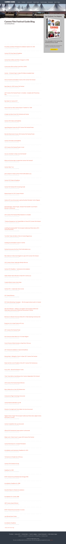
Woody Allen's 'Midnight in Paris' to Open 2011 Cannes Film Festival (21, 356)
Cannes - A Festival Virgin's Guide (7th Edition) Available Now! (19, 73)
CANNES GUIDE (10, 2)
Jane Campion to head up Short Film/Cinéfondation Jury (18, 173)
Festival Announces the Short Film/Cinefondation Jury (17, 249)
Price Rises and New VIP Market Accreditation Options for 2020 (20, 46)
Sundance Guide (45, 535)
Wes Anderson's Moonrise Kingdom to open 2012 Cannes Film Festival (22, 256)
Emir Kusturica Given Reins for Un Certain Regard (16, 336)
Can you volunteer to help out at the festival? (15, 154)
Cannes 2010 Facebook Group (12, 463)
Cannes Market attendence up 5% (13, 402)
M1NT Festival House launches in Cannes (15, 509)
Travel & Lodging (43, 2)
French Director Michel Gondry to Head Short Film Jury (18, 343)
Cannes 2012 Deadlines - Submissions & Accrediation (17, 269)
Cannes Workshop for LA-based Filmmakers (15, 443)
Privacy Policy (37, 535)
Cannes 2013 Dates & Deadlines (12, 180)
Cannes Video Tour (9, 167)
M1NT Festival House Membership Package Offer (16, 476)
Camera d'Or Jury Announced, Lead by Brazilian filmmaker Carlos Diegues (22, 200)
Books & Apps (57, 2)
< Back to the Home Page (9, 527)
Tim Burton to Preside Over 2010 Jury (14, 457)
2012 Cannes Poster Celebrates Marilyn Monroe (16, 262)
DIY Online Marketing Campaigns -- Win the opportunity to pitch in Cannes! (23, 302)
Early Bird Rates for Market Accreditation (14, 490)
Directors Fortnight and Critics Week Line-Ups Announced (19, 409)
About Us (20, 535)
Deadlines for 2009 (9, 470)
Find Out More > (54, 49)
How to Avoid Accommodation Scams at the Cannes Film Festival (20, 79)
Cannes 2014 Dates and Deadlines (13, 140)
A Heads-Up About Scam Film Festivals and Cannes (17, 114)
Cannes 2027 (29, 2)
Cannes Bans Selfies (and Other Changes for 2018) (17, 60)
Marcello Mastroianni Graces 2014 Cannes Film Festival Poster (20, 134)
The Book (23, 2)
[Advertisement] (23, 35)
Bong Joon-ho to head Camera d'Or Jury (14, 323)
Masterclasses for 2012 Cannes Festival (14, 193)
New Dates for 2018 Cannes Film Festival (14, 86)
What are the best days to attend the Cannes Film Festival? (19, 160)
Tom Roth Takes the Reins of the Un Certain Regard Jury (18, 236)
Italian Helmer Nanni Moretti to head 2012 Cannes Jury (18, 275)
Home (19, 2)
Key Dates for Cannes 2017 (11, 101)
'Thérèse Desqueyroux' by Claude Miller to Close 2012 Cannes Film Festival (23, 221)
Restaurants (50, 2)
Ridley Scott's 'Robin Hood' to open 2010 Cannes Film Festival (19, 437)
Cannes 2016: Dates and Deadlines (13, 121)
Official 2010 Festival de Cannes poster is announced (17, 430)
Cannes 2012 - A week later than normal (14, 289)
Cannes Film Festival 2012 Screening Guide (15, 187)
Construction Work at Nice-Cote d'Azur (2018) (16, 66)
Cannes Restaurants (42, 534)
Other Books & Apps (52, 534)
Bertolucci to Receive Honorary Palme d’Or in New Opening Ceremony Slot (22, 316)
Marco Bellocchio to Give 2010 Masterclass (15, 389)
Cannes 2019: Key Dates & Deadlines (13, 53)
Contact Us (25, 535)
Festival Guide (36, 2)
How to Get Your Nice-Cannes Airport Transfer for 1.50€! (18, 107)
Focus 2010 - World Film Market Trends (14, 369)
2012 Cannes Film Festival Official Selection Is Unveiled (18, 214)
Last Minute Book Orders (11, 516)
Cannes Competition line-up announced (14, 424)
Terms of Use (31, 535)
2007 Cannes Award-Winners (11, 503)
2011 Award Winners (9, 295)
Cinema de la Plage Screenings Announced (15, 396)
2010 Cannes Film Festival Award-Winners (15, 383)
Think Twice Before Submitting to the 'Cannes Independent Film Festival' (22, 376)
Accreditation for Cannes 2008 (12, 496)
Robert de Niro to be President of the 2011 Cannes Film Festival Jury (21, 363)
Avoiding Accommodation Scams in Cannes (15, 242)
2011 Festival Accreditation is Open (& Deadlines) (16, 350)
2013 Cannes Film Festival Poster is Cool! (14, 147)
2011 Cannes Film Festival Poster (12, 330)
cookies (51, 540)
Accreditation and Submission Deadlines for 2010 (16, 450)
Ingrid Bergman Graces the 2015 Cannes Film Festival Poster (19, 127)
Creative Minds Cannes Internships (13, 282)
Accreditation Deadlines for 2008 (12, 483)
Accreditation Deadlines (10, 523)
